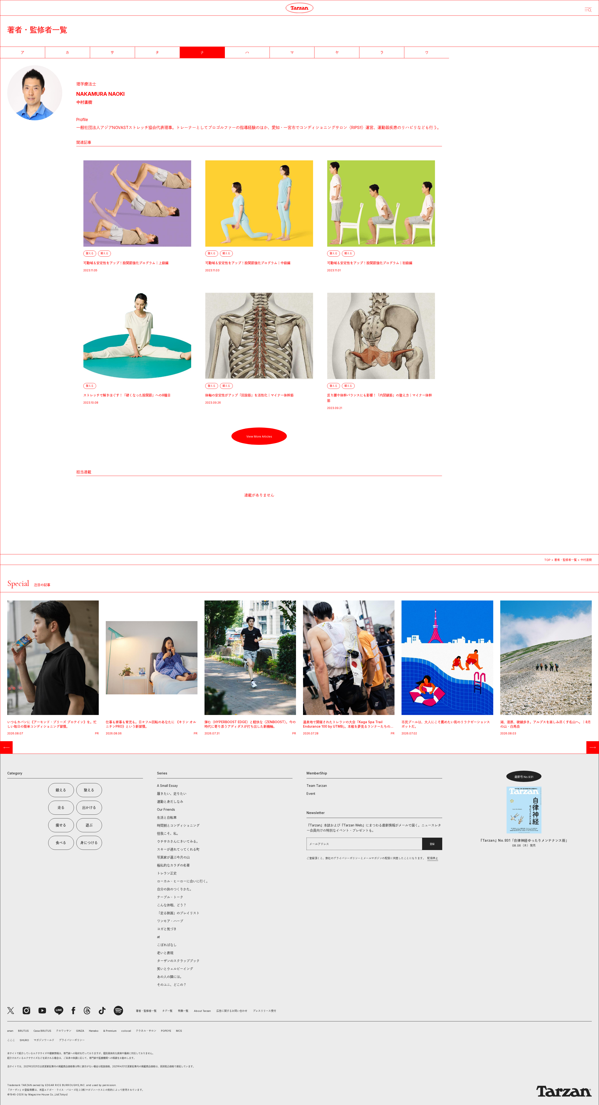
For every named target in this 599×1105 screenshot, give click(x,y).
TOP (547, 560)
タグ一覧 (167, 1011)
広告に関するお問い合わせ (231, 1011)
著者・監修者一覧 (565, 560)
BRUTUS (23, 1030)
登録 (432, 844)
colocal (126, 1030)
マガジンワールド (44, 1040)
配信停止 (432, 858)
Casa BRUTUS (42, 1030)
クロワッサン (63, 1030)
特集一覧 (183, 1011)
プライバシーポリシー (72, 1040)
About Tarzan (202, 1011)
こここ (11, 1040)
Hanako (94, 1030)
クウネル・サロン (146, 1030)
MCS (179, 1030)
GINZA (80, 1030)
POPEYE (166, 1030)
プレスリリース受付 (264, 1011)
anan (10, 1030)
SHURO (24, 1040)
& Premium (110, 1030)
